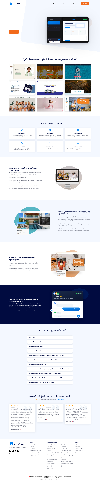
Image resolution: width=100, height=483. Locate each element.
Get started (85, 3)
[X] (13, 451)
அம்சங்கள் (32, 446)
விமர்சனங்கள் (32, 448)
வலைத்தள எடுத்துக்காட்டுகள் (35, 450)
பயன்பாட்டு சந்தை (35, 454)
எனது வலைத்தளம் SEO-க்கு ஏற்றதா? (37, 346)
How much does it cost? (35, 341)
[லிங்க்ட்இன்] (15, 451)
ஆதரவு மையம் (78, 446)
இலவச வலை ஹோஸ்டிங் (65, 466)
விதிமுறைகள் (42, 479)
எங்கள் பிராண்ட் (78, 454)
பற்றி (76, 444)
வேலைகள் (79, 448)
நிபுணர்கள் (77, 452)
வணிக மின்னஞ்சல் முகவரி (66, 450)
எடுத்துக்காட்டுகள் (61, 3)
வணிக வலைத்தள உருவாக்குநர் (53, 452)
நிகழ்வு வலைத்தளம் (51, 457)
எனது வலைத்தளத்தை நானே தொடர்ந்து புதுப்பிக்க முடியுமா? (42, 382)
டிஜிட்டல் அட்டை (64, 448)
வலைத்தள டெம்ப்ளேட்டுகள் (35, 452)
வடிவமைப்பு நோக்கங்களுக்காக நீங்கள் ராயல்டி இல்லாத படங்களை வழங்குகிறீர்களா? (47, 377)
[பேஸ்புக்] (10, 451)
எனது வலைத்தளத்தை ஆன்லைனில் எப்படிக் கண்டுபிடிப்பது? (41, 350)
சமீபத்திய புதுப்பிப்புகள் (34, 455)
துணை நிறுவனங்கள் (79, 450)
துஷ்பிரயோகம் (51, 479)
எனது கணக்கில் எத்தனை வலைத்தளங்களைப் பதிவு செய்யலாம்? (43, 359)
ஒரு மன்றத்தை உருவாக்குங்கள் (67, 455)
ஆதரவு (69, 3)
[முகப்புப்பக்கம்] (53, 3)
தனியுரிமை (47, 479)
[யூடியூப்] (18, 451)
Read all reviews (61, 399)
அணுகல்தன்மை (57, 479)
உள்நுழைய (78, 3)
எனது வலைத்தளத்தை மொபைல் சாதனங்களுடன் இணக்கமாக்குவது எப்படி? (45, 373)
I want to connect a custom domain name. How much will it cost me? (46, 355)
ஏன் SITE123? (32, 337)
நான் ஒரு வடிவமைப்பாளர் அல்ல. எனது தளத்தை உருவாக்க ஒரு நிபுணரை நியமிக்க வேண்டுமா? (49, 368)
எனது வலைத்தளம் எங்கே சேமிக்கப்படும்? (37, 364)
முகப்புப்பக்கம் (32, 444)
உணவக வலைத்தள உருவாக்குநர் (67, 461)
